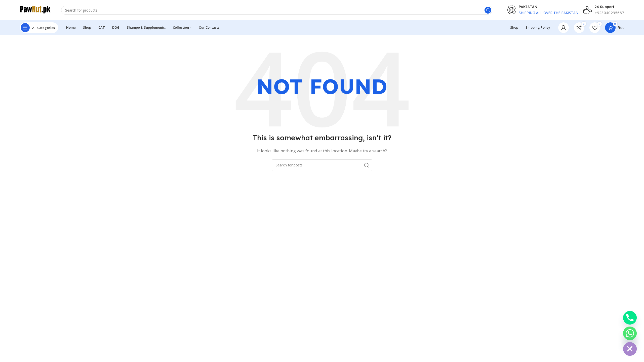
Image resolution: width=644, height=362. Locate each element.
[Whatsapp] (630, 333)
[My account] (563, 28)
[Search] (488, 10)
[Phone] (630, 318)
